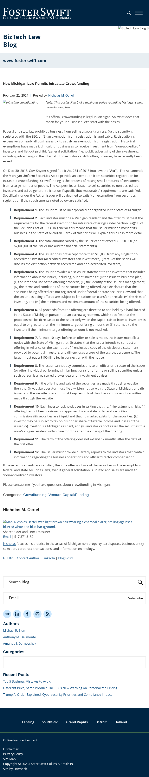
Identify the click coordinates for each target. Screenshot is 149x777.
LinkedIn (49, 558)
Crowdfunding (35, 495)
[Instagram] (37, 614)
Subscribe (135, 598)
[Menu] (139, 13)
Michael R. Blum (14, 630)
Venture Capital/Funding (69, 495)
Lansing (28, 722)
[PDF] (7, 614)
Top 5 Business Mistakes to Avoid (27, 681)
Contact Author (28, 558)
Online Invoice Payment (20, 740)
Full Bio (8, 558)
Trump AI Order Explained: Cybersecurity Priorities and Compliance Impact (57, 694)
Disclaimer (11, 749)
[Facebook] (27, 614)
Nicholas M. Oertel (61, 95)
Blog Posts (66, 558)
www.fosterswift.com (24, 60)
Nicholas (9, 543)
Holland (120, 722)
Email (7, 537)
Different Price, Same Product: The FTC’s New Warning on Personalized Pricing (60, 688)
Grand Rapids (77, 722)
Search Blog (19, 581)
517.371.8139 (23, 537)
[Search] (129, 13)
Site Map (9, 759)
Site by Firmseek (15, 769)
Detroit (101, 722)
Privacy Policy (13, 754)
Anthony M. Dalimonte (19, 637)
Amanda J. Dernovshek (19, 643)
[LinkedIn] (17, 614)
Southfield (50, 722)
